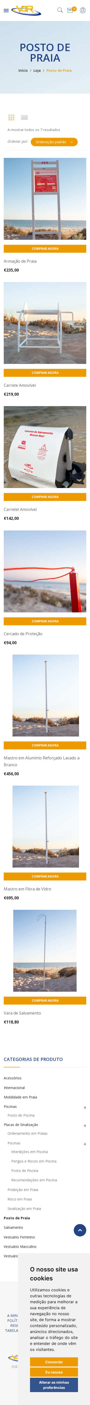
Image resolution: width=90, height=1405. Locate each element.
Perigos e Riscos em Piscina (33, 1161)
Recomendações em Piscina (34, 1180)
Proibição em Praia (23, 1189)
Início (23, 70)
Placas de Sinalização (21, 1124)
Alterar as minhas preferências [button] (54, 1385)
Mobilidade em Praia (20, 1097)
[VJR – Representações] (26, 10)
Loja (37, 70)
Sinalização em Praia (24, 1208)
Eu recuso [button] (54, 1372)
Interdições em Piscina (29, 1151)
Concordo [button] (54, 1362)
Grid (11, 117)
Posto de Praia (17, 1218)
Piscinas (10, 1106)
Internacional (14, 1087)
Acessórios (13, 1078)
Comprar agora (45, 248)
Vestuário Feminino (19, 1237)
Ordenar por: (18, 141)
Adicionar (44, 264)
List (24, 117)
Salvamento (13, 1227)
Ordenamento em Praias (28, 1133)
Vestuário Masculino (20, 1246)
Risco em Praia (20, 1199)
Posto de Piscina (21, 1115)
